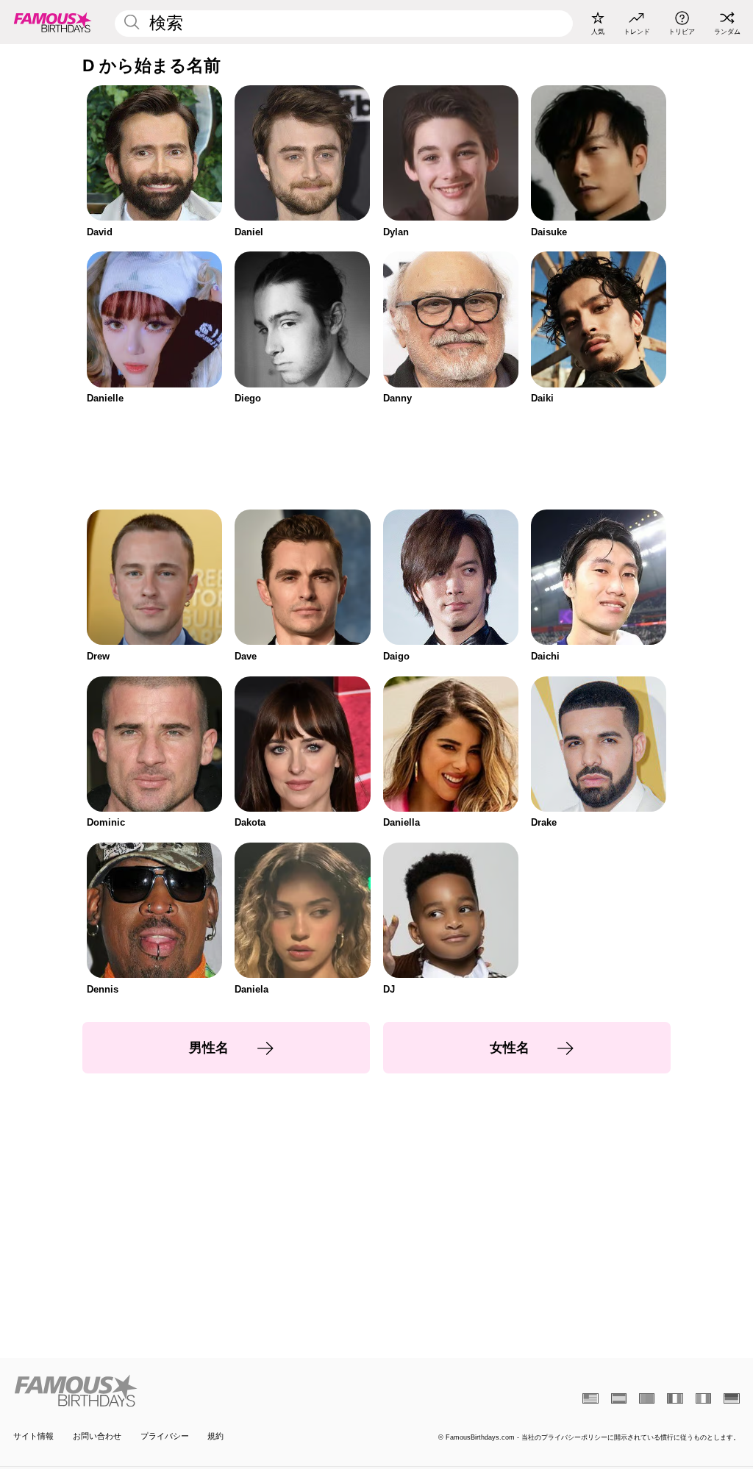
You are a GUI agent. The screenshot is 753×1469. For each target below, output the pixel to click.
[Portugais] (646, 1398)
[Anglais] (590, 1398)
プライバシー (164, 1436)
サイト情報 (33, 1436)
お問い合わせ (97, 1436)
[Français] (674, 1398)
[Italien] (703, 1398)
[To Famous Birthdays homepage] (53, 22)
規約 (215, 1436)
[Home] (191, 1390)
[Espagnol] (619, 1398)
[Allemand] (731, 1398)
